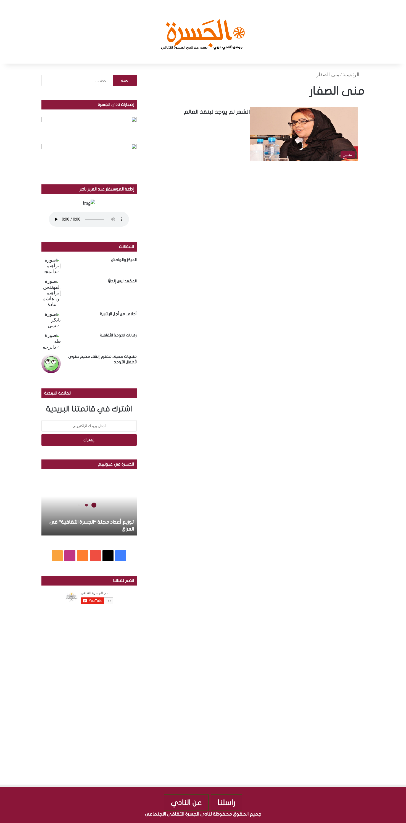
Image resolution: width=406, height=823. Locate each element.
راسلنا (226, 803)
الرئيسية (351, 74)
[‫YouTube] (95, 555)
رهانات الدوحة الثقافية (118, 335)
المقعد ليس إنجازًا (122, 281)
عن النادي (186, 803)
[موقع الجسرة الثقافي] (203, 32)
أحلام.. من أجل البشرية (118, 314)
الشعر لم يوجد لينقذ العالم (217, 112)
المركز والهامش (124, 260)
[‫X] (108, 555)
